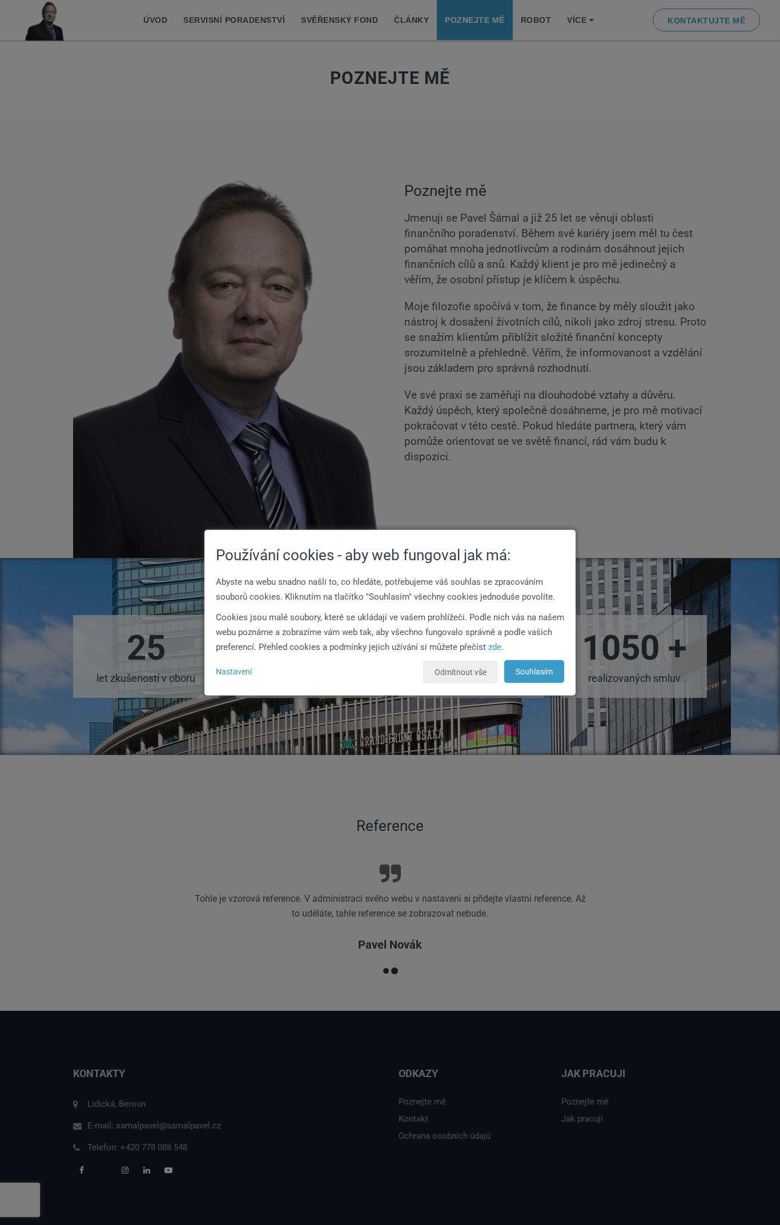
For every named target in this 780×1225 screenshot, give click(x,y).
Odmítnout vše (461, 672)
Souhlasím (534, 671)
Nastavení (234, 671)
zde (494, 647)
